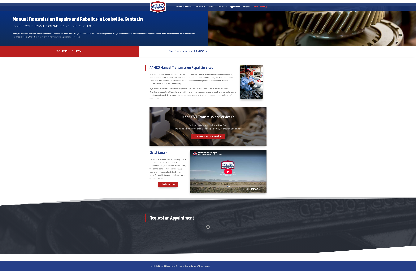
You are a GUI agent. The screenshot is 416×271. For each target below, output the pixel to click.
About (210, 7)
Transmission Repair (182, 7)
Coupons (246, 7)
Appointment (235, 7)
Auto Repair (198, 7)
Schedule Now (69, 51)
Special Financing (259, 7)
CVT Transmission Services (208, 136)
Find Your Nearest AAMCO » (188, 51)
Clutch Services (167, 184)
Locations (221, 7)
